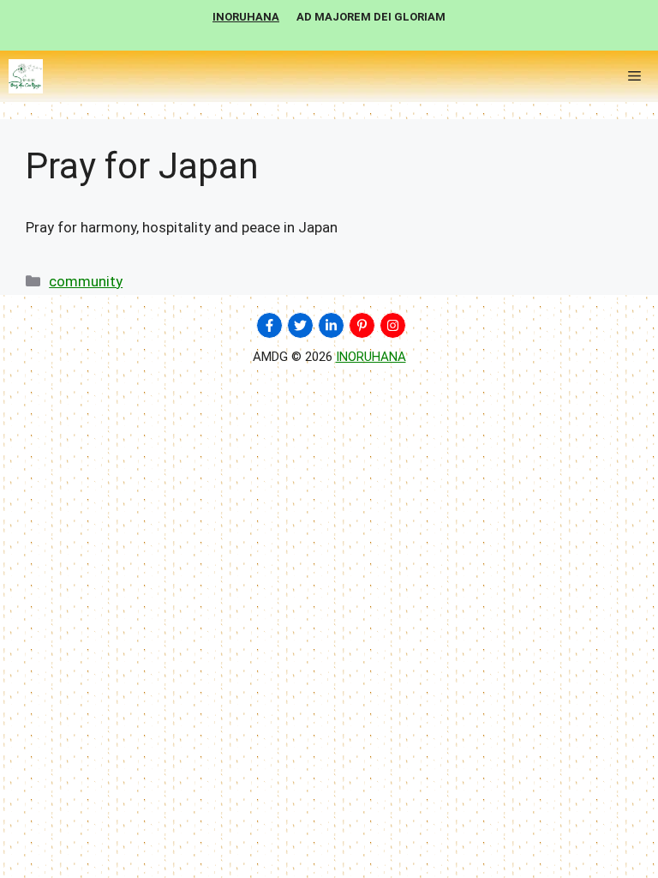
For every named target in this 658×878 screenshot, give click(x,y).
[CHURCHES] (26, 76)
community (86, 281)
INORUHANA (371, 356)
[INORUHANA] (269, 325)
